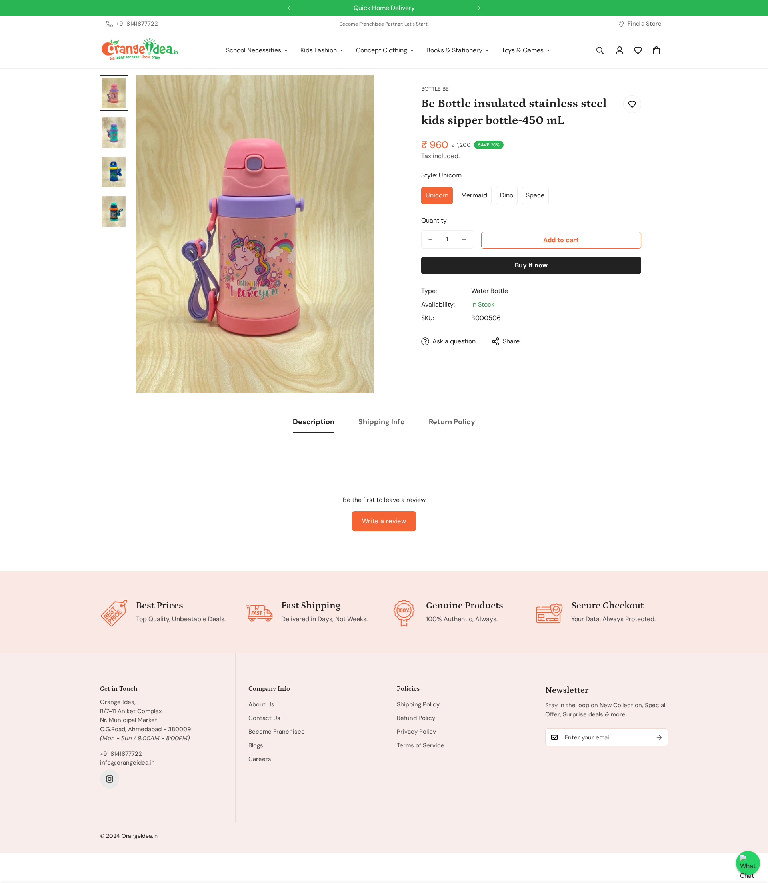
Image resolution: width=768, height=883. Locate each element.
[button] (656, 50)
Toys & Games (523, 50)
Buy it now (531, 265)
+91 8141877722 (121, 754)
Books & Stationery (454, 50)
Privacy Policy (416, 732)
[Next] (479, 8)
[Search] (600, 50)
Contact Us (264, 718)
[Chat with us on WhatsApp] (748, 863)
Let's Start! (416, 24)
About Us (261, 704)
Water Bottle (489, 291)
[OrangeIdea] (140, 50)
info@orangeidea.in (127, 763)
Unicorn (437, 195)
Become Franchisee (276, 732)
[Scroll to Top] (752, 839)
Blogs (255, 745)
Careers (259, 759)
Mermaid (474, 195)
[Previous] (289, 8)
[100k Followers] (109, 779)
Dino (506, 195)
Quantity (434, 220)
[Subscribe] (659, 737)
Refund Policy (416, 718)
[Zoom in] (357, 92)
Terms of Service (420, 745)
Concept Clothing (381, 50)
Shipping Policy (418, 704)
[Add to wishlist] (632, 104)
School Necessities (253, 50)
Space (535, 195)
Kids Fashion (318, 50)
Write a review (384, 521)
